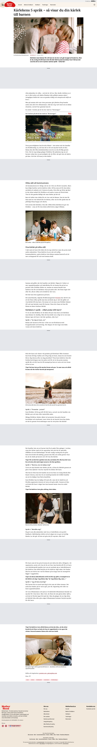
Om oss (45, 709)
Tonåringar (45, 5)
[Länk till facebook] (3, 726)
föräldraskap (54, 680)
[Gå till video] (70, 113)
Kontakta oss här (90, 709)
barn (28, 680)
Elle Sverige (30, 734)
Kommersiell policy (49, 726)
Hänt (35, 734)
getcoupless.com (52, 673)
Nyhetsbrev (47, 711)
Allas (55, 734)
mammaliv (33, 55)
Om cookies (47, 716)
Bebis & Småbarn (28, 5)
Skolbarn (37, 5)
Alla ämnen (46, 714)
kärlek (32, 680)
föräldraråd (39, 680)
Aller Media (42, 743)
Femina (47, 734)
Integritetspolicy (48, 721)
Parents (58, 298)
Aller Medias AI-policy (49, 724)
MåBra (51, 734)
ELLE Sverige (32, 739)
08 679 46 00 (65, 743)
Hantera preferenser (49, 719)
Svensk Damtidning (41, 734)
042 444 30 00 (41, 742)
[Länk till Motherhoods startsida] (9, 4)
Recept (58, 734)
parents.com (43, 673)
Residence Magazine (64, 734)
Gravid (20, 5)
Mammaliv (53, 5)
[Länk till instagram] (6, 726)
